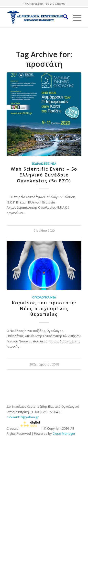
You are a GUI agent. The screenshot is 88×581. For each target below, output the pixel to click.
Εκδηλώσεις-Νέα (44, 163)
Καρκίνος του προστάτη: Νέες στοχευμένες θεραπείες (44, 308)
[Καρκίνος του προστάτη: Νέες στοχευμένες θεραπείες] (44, 265)
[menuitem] (63, 17)
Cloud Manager (64, 433)
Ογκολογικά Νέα (44, 297)
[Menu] (74, 17)
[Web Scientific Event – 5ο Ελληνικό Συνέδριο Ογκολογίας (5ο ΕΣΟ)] (44, 114)
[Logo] (36, 17)
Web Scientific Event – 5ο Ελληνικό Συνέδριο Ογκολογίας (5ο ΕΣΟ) (44, 174)
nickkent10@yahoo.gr (23, 417)
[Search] (63, 17)
